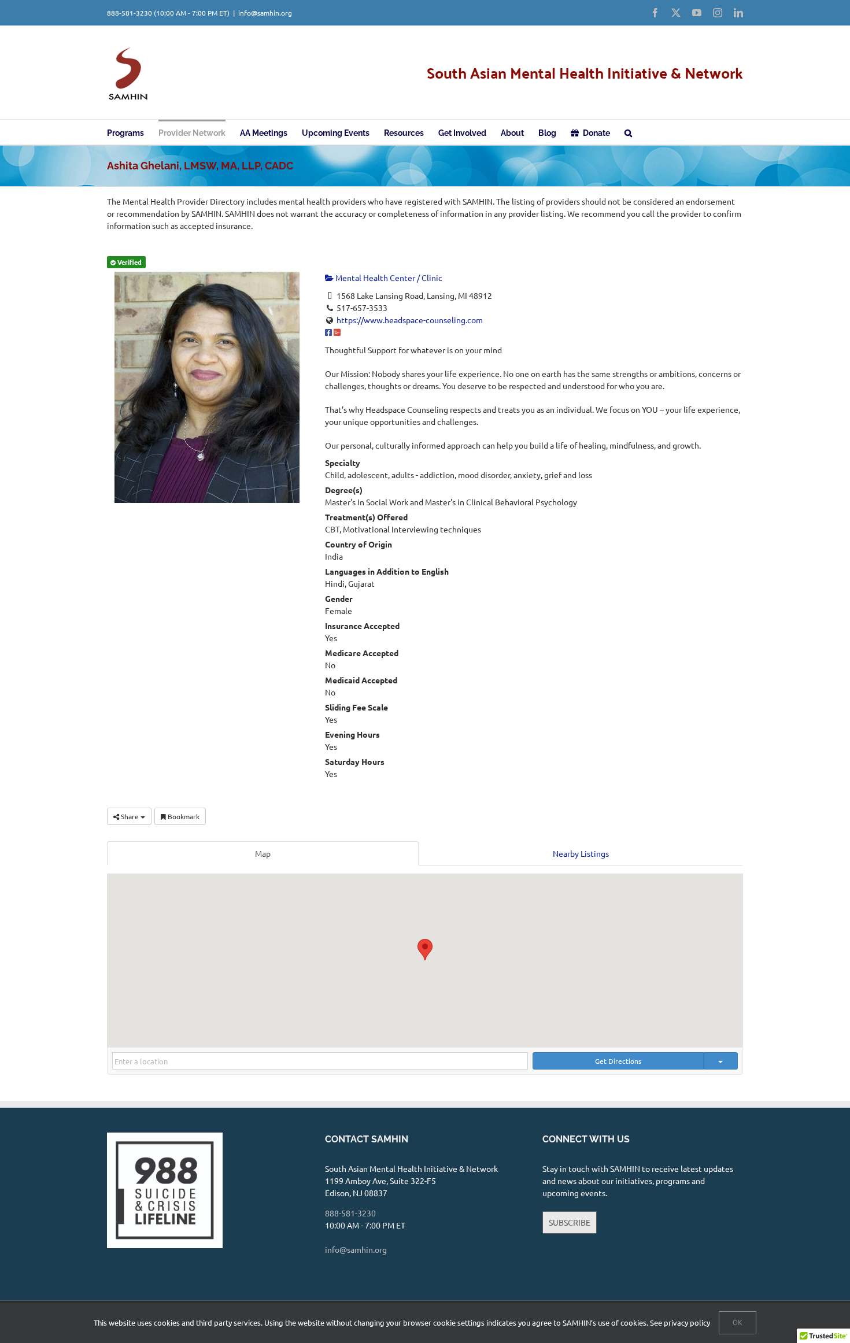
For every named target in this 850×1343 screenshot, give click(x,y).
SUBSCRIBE (569, 1222)
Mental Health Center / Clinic (388, 277)
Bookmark (182, 816)
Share (130, 816)
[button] (628, 132)
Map (263, 853)
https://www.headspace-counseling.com (410, 320)
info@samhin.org (265, 12)
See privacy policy (680, 1322)
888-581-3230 (129, 12)
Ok (737, 1322)
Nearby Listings (581, 853)
